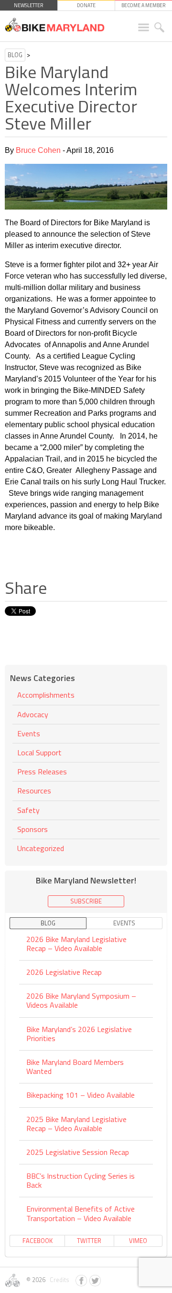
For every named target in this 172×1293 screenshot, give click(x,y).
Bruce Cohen (38, 150)
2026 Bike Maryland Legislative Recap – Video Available (76, 944)
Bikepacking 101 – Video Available (80, 1095)
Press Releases (42, 771)
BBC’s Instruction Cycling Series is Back (80, 1180)
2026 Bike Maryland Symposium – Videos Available (81, 1000)
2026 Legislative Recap (64, 972)
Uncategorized (40, 848)
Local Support (39, 752)
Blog (15, 55)
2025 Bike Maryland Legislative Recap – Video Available (76, 1123)
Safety (28, 810)
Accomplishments (46, 696)
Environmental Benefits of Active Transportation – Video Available (80, 1213)
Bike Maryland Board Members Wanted (75, 1066)
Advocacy (32, 714)
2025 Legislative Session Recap (77, 1152)
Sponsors (32, 829)
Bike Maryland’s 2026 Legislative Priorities (79, 1033)
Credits (58, 1279)
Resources (34, 790)
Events (28, 733)
